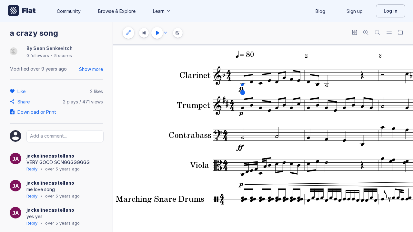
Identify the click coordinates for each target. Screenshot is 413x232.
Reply (31, 168)
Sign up (355, 11)
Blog (320, 11)
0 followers (37, 55)
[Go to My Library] (22, 11)
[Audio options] (165, 33)
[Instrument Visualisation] (178, 33)
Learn (159, 11)
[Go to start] (144, 33)
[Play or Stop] (157, 33)
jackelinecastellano (50, 156)
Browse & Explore (117, 11)
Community (69, 11)
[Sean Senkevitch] (13, 51)
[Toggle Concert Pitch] (354, 33)
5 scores (63, 55)
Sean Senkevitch (53, 48)
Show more (91, 69)
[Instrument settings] (128, 33)
